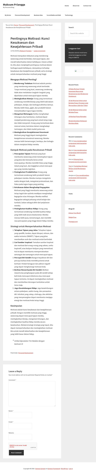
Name (11, 411)
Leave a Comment (39, 51)
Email (11, 422)
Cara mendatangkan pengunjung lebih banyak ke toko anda (78, 143)
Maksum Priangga (14, 4)
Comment (12, 380)
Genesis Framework (54, 469)
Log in (71, 469)
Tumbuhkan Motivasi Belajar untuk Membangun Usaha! (78, 168)
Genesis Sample (40, 469)
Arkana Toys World (75, 213)
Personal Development (25, 353)
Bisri (70, 150)
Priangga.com (73, 222)
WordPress (64, 469)
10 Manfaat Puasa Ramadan (77, 116)
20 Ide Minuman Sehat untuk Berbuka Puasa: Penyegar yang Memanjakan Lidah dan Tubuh (78, 103)
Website (11, 433)
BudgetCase (72, 217)
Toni (70, 166)
